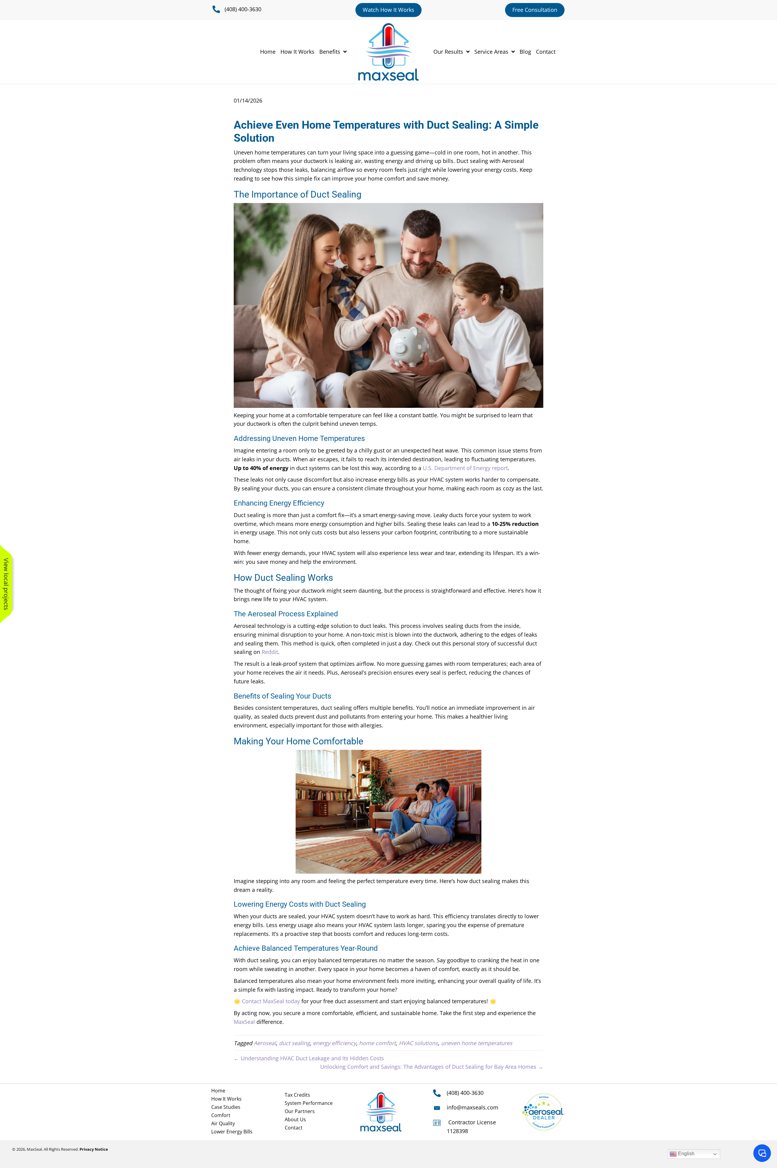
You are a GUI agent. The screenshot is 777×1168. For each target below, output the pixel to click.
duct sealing (294, 1043)
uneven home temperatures (476, 1043)
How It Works (226, 1098)
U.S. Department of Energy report (465, 468)
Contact (294, 1127)
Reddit (270, 651)
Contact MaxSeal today (271, 1001)
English (685, 1153)
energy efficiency (334, 1043)
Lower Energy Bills (232, 1131)
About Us (295, 1119)
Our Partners (300, 1111)
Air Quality (223, 1123)
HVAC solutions (418, 1043)
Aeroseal (265, 1043)
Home (218, 1090)
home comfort (377, 1043)
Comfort (220, 1115)
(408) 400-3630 (243, 9)
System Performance (309, 1103)
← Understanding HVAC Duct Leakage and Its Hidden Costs (309, 1058)
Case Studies (225, 1107)
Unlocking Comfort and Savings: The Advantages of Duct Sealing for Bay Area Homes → (431, 1066)
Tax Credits (297, 1095)
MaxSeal (244, 1021)
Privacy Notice (94, 1149)
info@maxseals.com (472, 1107)
